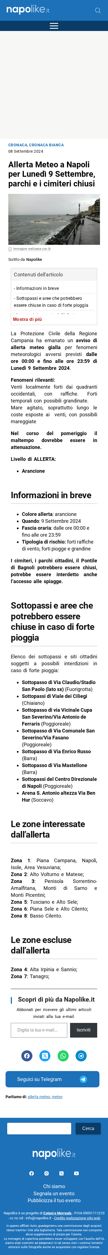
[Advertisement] (54, 85)
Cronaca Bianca (46, 145)
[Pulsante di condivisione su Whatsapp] (63, 1055)
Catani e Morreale (57, 1213)
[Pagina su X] (62, 1174)
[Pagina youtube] (76, 1174)
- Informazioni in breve (36, 288)
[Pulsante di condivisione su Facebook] (26, 1055)
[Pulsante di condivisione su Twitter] (44, 1055)
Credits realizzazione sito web (77, 1218)
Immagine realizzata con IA (32, 249)
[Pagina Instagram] (47, 1174)
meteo (57, 1097)
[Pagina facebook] (32, 1174)
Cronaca (17, 145)
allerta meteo (39, 1097)
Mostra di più (27, 319)
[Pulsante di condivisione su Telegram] (81, 1055)
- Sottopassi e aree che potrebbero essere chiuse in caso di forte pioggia (51, 302)
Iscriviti (84, 1030)
